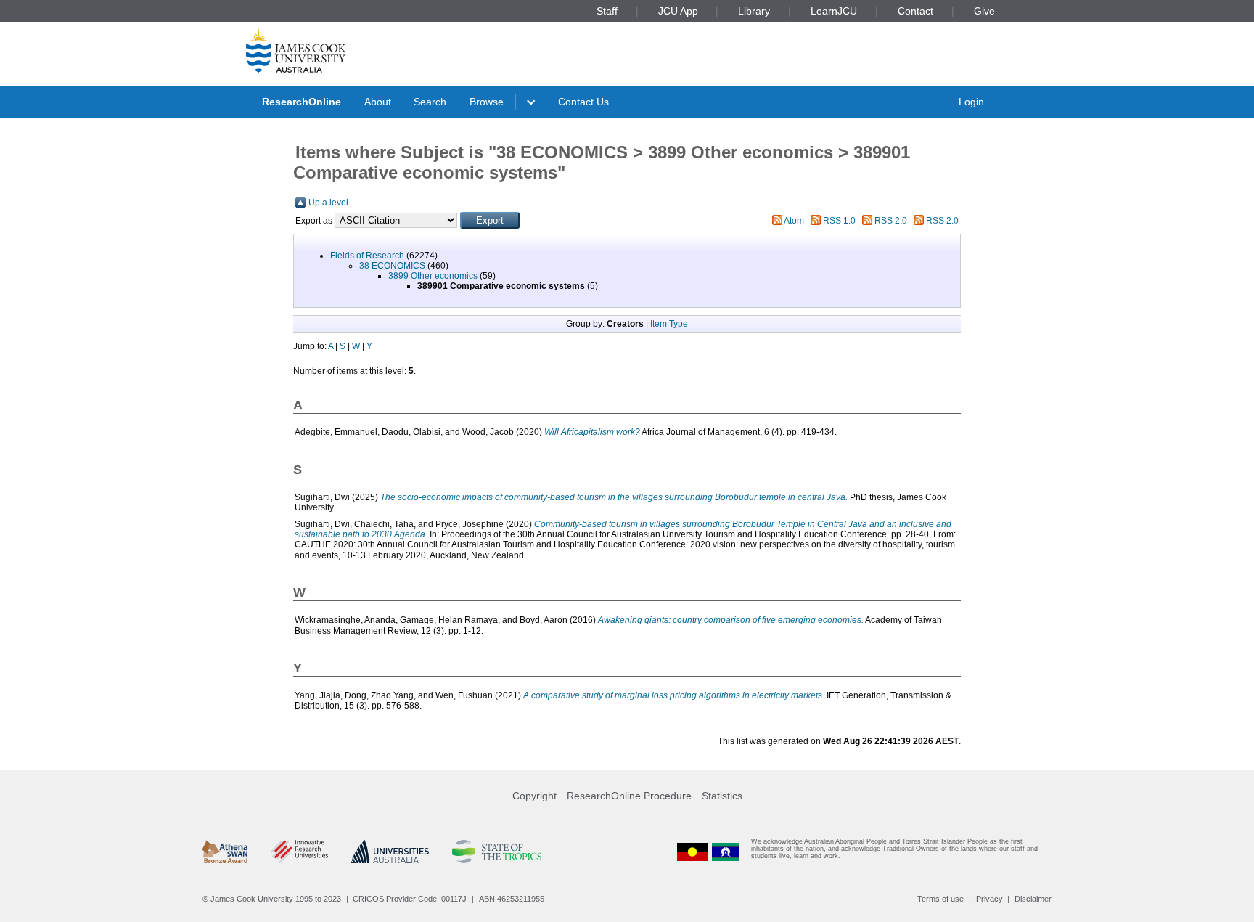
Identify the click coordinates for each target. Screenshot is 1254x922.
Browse (487, 101)
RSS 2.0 (890, 221)
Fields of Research (367, 255)
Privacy (989, 898)
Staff (607, 11)
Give (984, 11)
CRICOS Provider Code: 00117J (410, 898)
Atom (794, 221)
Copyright (534, 795)
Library (754, 11)
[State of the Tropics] (496, 851)
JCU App (678, 11)
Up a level (328, 202)
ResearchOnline (301, 101)
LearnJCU (834, 11)
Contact (915, 11)
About (377, 101)
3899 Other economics (433, 276)
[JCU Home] (296, 50)
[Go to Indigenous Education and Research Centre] (692, 852)
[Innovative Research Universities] (299, 851)
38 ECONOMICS (392, 266)
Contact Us (583, 101)
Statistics (722, 795)
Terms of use (940, 898)
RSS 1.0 (839, 221)
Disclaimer (1033, 898)
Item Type (669, 324)
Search (430, 101)
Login (971, 101)
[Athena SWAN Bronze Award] (224, 851)
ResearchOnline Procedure (629, 795)
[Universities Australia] (390, 851)
